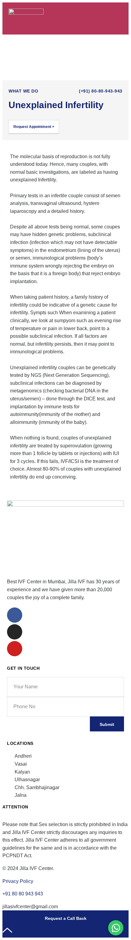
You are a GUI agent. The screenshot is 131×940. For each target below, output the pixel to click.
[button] (118, 18)
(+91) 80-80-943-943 (100, 91)
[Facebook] (14, 615)
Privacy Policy (17, 881)
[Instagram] (14, 631)
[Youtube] (14, 648)
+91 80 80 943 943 (22, 893)
